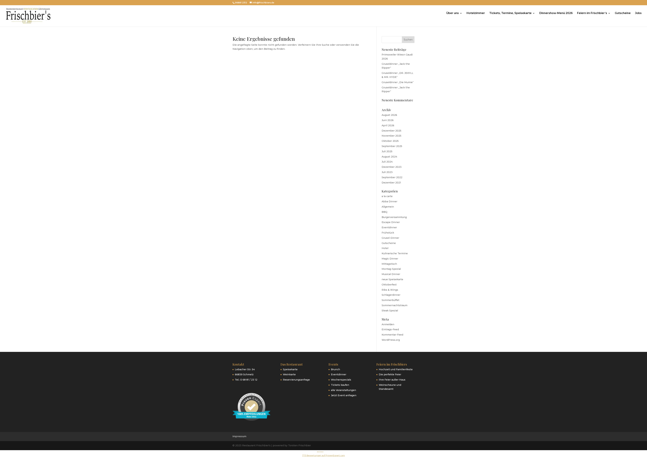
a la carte (387, 196)
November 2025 (391, 135)
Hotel (385, 248)
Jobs (638, 13)
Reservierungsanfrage (296, 379)
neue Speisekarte (392, 279)
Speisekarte (290, 369)
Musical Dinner (391, 274)
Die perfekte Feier (390, 374)
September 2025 (392, 146)
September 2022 (392, 177)
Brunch (335, 369)
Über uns (452, 13)
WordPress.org (391, 339)
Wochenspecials (341, 379)
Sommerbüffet (390, 300)
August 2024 (389, 156)
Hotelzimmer (476, 13)
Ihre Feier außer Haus (392, 379)
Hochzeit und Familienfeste (396, 369)
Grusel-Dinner (390, 237)
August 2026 (389, 115)
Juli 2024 (387, 161)
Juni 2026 (388, 120)
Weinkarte (289, 374)
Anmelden (388, 324)
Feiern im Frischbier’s (592, 13)
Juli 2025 (387, 151)
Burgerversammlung (394, 217)
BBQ (384, 211)
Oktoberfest (389, 284)
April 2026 (388, 125)
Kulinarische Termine (395, 253)
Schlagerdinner (391, 294)
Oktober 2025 (390, 140)
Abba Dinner (389, 201)
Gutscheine (623, 13)
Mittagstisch (389, 263)
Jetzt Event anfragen (343, 395)
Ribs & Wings (390, 289)
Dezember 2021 (391, 182)
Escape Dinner (391, 222)
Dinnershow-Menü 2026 (556, 13)
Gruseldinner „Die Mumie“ (398, 82)
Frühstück (388, 232)
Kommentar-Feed (392, 334)
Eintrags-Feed (390, 329)
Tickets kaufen (340, 384)
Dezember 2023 (392, 166)
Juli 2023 (387, 172)
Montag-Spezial (391, 268)
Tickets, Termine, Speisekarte (510, 13)
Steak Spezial (390, 310)
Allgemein (388, 206)
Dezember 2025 (391, 130)
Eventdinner (389, 227)
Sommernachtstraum (394, 305)
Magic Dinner (390, 258)
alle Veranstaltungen (343, 390)
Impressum (239, 436)
